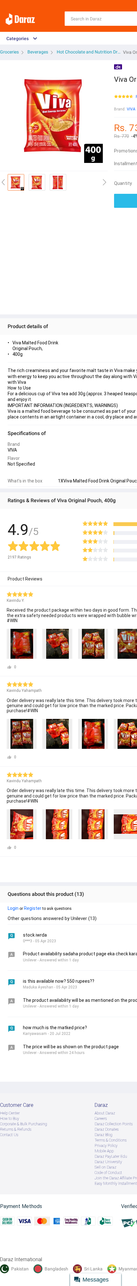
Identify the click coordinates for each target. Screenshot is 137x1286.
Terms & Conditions (110, 1140)
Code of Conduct (108, 1172)
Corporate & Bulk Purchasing (23, 1124)
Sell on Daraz (105, 1167)
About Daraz (105, 1113)
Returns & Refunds (15, 1129)
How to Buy (9, 1118)
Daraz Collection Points (114, 1124)
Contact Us (9, 1135)
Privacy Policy (106, 1145)
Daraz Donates (107, 1129)
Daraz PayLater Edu (111, 1156)
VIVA (131, 109)
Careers (101, 1118)
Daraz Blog (103, 1135)
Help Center (10, 1113)
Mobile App (104, 1151)
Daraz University (108, 1162)
